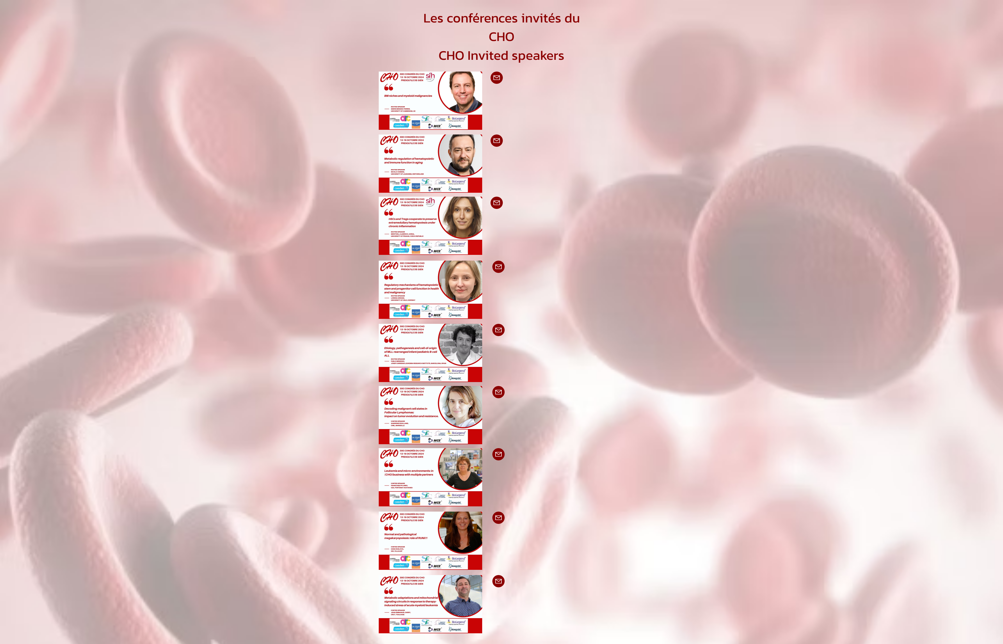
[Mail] (497, 78)
